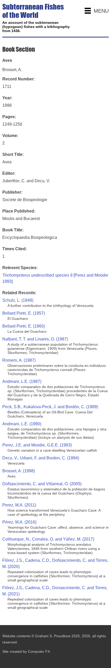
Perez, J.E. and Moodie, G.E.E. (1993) (37, 445)
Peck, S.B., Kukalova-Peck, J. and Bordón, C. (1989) (50, 407)
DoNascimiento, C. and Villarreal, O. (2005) (42, 484)
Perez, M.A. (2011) (19, 505)
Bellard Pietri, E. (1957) (23, 313)
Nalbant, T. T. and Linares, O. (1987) (35, 339)
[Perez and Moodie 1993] (55, 278)
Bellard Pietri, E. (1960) (23, 326)
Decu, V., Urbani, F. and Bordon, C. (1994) (40, 458)
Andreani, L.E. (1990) (21, 424)
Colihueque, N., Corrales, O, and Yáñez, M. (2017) (48, 539)
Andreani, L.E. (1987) (21, 381)
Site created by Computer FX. (26, 651)
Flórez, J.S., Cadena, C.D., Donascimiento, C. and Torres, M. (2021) (54, 591)
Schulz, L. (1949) (17, 300)
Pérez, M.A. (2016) (19, 522)
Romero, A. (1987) (19, 360)
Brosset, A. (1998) (18, 471)
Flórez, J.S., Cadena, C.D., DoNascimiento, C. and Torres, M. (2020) (55, 563)
